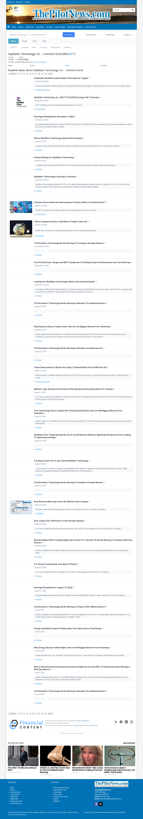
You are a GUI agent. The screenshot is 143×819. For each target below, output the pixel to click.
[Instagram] (131, 724)
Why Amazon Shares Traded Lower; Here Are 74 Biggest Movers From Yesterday (73, 326)
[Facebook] (121, 724)
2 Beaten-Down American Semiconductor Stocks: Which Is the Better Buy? (70, 202)
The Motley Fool (41, 109)
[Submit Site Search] (133, 10)
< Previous (12, 74)
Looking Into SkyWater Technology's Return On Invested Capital (65, 281)
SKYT (71, 54)
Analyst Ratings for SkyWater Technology (55, 157)
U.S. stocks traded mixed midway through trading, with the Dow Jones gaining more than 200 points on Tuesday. (78, 529)
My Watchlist (110, 35)
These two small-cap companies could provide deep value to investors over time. (66, 210)
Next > (51, 74)
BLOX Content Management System (102, 812)
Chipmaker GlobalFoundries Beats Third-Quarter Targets (62, 78)
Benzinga (39, 130)
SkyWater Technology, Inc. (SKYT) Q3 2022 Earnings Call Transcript (67, 97)
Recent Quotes (91, 35)
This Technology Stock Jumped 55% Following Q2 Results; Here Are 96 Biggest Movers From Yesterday (78, 411)
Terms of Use (52, 812)
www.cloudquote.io (83, 721)
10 (45, 74)
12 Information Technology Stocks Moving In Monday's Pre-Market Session (70, 303)
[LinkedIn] (126, 724)
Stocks (24, 41)
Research (103, 65)
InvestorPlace (40, 235)
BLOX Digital (121, 812)
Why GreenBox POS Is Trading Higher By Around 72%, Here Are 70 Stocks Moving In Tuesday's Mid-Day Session (83, 541)
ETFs (34, 41)
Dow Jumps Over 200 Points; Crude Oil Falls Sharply (60, 521)
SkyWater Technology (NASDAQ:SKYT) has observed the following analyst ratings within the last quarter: (75, 165)
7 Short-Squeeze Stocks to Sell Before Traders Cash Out (61, 221)
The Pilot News (23, 812)
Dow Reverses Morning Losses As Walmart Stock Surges (62, 501)
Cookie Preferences (20, 814)
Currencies (43, 47)
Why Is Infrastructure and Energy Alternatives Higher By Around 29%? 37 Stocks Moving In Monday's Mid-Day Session (82, 668)
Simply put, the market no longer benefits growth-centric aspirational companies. (66, 230)
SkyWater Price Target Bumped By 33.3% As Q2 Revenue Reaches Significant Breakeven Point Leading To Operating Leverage (82, 436)
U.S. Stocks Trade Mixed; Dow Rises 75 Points (56, 564)
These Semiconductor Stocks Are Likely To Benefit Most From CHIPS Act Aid (71, 367)
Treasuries (67, 47)
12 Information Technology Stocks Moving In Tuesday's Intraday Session (69, 482)
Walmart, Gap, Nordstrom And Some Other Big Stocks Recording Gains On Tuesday (74, 389)
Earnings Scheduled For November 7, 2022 (55, 116)
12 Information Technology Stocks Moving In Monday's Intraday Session (69, 348)
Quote (32, 65)
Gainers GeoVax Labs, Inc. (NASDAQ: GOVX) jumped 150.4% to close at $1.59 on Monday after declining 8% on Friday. (80, 655)
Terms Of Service (91, 725)
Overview (25, 47)
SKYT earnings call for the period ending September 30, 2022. (59, 105)
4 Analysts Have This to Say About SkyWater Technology (62, 461)
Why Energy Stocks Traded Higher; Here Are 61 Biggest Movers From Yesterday (72, 647)
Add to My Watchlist (40, 62)
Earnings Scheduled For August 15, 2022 (54, 587)
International (55, 47)
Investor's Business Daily (43, 90)
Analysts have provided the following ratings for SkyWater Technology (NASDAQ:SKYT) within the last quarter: (77, 146)
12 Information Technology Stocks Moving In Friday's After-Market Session (70, 607)
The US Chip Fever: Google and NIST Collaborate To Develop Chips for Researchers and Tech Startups (83, 262)
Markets (13, 41)
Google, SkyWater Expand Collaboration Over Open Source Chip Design (69, 628)
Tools (44, 41)
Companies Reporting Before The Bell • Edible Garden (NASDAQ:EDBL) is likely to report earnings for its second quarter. (80, 595)
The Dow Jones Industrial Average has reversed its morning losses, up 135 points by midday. (70, 509)
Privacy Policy (77, 725)
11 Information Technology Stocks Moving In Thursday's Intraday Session (70, 243)
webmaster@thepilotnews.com (110, 799)
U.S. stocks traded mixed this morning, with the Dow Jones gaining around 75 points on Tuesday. (72, 572)
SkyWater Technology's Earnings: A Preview (56, 176)
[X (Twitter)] (116, 724)
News (34, 47)
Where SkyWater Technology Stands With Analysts (59, 138)
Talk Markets (40, 513)
